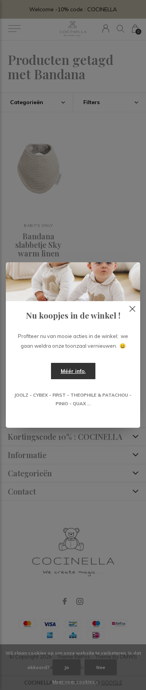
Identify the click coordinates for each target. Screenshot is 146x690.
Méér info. (73, 371)
